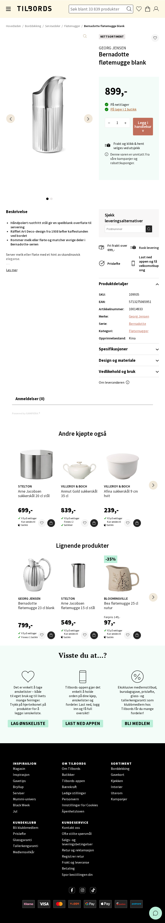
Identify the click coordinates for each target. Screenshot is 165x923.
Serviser (18, 793)
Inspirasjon (21, 774)
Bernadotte (137, 323)
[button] (155, 38)
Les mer (12, 270)
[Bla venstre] (10, 118)
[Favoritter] (42, 523)
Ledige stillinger (74, 793)
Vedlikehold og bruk (117, 371)
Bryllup (18, 787)
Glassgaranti (22, 840)
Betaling (68, 868)
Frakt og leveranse (75, 862)
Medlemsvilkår (23, 852)
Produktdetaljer (113, 283)
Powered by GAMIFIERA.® (26, 413)
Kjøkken (117, 781)
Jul (15, 811)
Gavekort (117, 774)
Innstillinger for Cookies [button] (80, 805)
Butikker (68, 774)
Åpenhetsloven (73, 811)
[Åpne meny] (8, 9)
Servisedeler (52, 26)
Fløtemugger (72, 26)
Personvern (70, 799)
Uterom (116, 793)
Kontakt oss (71, 827)
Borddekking (33, 26)
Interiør (116, 787)
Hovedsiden (13, 26)
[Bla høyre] (88, 118)
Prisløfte (113, 263)
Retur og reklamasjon (78, 850)
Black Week (21, 805)
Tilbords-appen (73, 781)
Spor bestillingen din (77, 874)
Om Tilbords (71, 768)
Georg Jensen (112, 47)
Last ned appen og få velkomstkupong (149, 263)
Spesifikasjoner (113, 348)
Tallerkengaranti (25, 846)
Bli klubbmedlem (25, 827)
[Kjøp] (51, 523)
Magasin (19, 768)
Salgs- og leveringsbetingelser (77, 842)
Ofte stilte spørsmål (77, 833)
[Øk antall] (125, 122)
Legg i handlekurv (142, 126)
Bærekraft (69, 787)
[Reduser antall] (109, 122)
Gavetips (19, 781)
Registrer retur (73, 856)
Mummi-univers (24, 799)
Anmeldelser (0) (29, 398)
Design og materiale (117, 360)
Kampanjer (119, 799)
